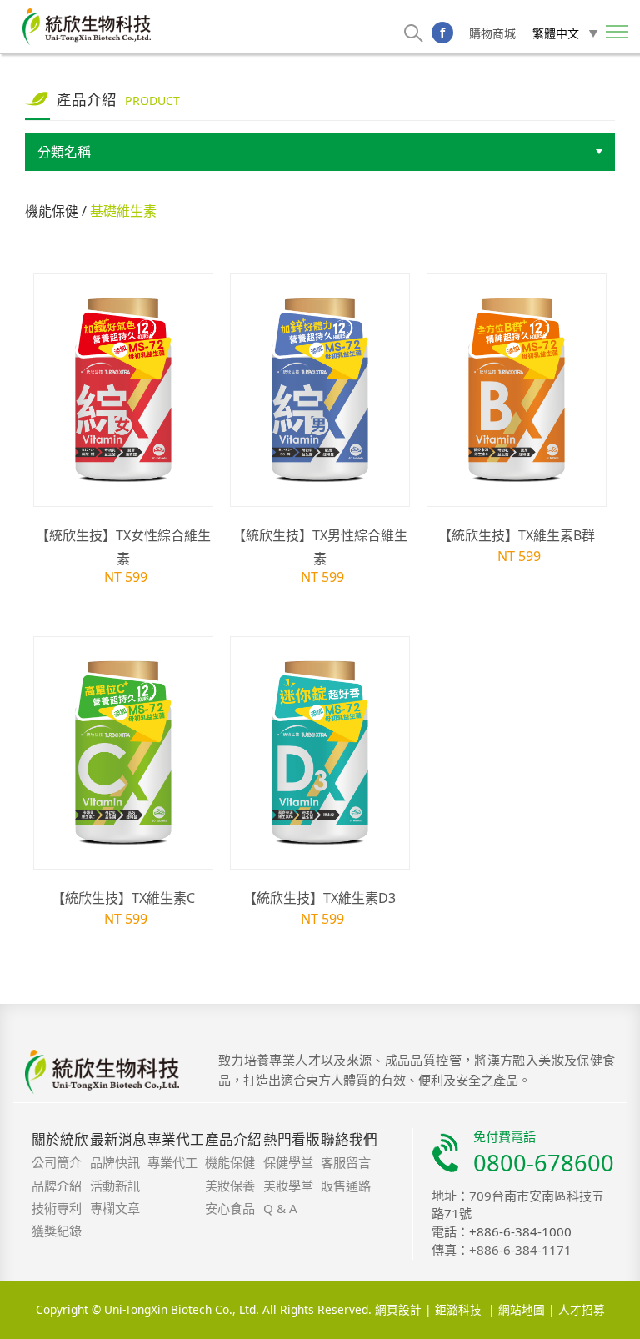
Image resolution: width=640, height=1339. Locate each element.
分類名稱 (64, 152)
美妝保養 (230, 1185)
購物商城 (492, 33)
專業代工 (176, 1139)
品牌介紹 (57, 1185)
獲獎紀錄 (57, 1230)
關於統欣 (60, 1139)
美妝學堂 (288, 1185)
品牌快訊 (115, 1162)
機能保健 (230, 1162)
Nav (617, 33)
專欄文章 (115, 1208)
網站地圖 (521, 1310)
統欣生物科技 (86, 26)
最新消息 (118, 1139)
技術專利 (57, 1208)
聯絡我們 (349, 1139)
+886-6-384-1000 (520, 1231)
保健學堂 (288, 1162)
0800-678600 (543, 1162)
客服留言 (346, 1162)
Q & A (280, 1208)
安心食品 (230, 1208)
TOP (577, 1322)
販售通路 (346, 1185)
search (413, 33)
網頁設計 (398, 1310)
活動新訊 (115, 1185)
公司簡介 (57, 1162)
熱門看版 (291, 1139)
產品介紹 (233, 1139)
